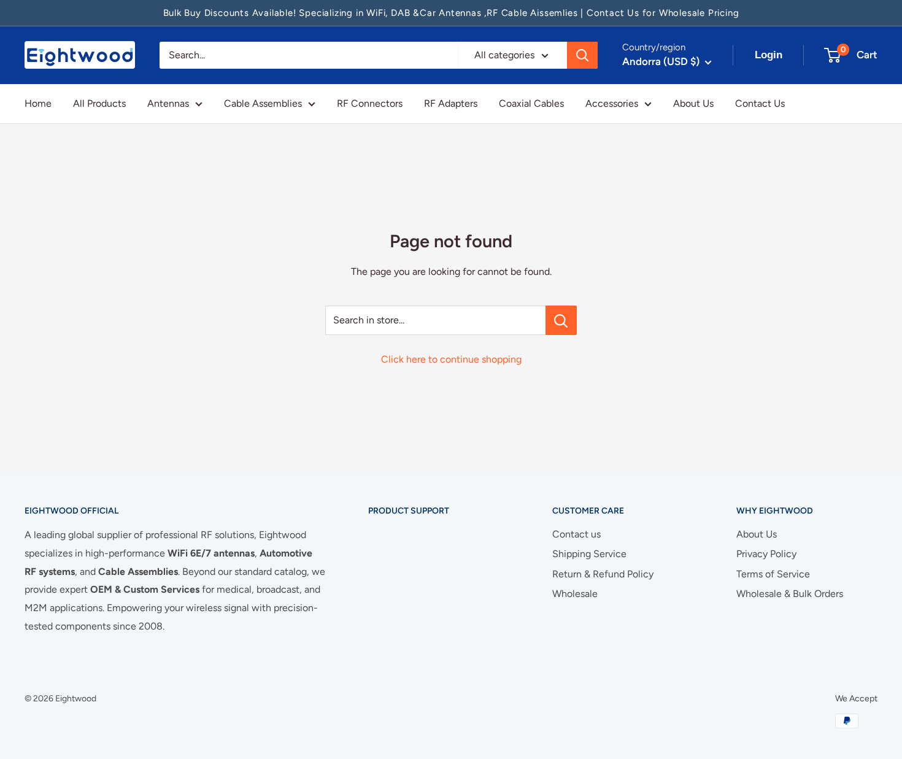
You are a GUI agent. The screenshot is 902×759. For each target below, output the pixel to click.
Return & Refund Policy (602, 574)
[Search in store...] (561, 320)
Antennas (168, 103)
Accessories (611, 103)
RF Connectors (370, 103)
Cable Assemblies (263, 103)
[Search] (582, 55)
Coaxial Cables (531, 103)
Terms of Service (773, 574)
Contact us (576, 534)
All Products (99, 103)
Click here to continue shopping (451, 359)
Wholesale (575, 593)
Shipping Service (589, 554)
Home (38, 103)
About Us (693, 103)
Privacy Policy (766, 554)
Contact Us (760, 103)
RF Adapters (450, 103)
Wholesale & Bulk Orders (789, 593)
